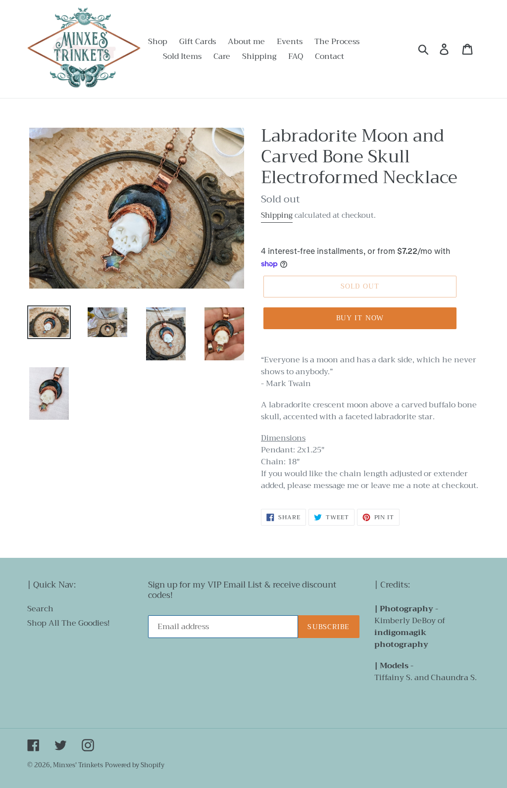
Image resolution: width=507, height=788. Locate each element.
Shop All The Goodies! (68, 623)
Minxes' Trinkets (78, 765)
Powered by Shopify (134, 765)
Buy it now (360, 318)
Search (40, 609)
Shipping (277, 215)
